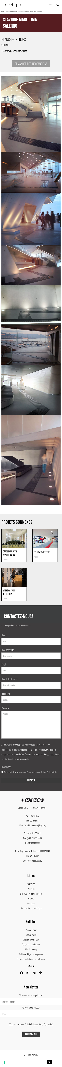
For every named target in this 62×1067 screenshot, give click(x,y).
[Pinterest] (40, 973)
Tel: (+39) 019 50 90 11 (32, 833)
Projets (31, 898)
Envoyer (31, 780)
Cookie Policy (31, 934)
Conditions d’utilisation (31, 944)
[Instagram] (28, 973)
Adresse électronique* (31, 1007)
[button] (58, 5)
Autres (21, 12)
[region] (31, 27)
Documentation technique (31, 908)
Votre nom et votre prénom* (31, 995)
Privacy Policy (31, 929)
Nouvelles (31, 883)
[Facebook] (21, 973)
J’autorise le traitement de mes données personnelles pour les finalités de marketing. (31, 772)
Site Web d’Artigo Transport (31, 893)
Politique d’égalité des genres (31, 954)
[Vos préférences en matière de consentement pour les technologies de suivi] (4, 1062)
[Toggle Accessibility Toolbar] (49, 1062)
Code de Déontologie (31, 939)
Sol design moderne (12, 12)
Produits (31, 888)
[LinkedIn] (34, 973)
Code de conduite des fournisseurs (31, 959)
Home (2, 12)
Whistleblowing (31, 949)
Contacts (31, 903)
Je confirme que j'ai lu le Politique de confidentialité (32, 1024)
